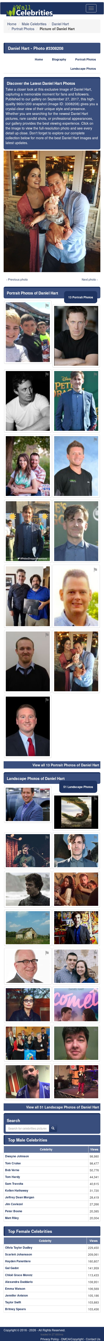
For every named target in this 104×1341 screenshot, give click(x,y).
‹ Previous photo (17, 279)
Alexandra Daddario (19, 1282)
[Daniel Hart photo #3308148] (76, 889)
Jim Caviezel (14, 1204)
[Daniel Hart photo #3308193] (28, 804)
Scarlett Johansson (18, 1254)
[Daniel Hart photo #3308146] (28, 401)
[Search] (53, 1128)
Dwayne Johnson (17, 1156)
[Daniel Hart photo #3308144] (76, 1004)
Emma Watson (15, 1288)
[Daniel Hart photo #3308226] (76, 531)
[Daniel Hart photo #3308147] (28, 966)
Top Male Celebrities (27, 1140)
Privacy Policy (49, 1339)
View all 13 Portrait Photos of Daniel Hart (65, 764)
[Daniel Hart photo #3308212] (28, 531)
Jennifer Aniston (16, 1295)
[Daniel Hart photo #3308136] (28, 332)
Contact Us (93, 1339)
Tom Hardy (12, 1177)
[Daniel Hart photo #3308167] (76, 401)
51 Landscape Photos (78, 787)
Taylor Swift (13, 1302)
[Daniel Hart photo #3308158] (28, 596)
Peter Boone (13, 1211)
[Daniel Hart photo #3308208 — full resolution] (52, 211)
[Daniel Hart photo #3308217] (28, 927)
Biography (59, 59)
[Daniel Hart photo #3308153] (76, 1082)
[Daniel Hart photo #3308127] (76, 927)
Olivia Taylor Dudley (18, 1247)
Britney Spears (15, 1309)
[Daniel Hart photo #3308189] (28, 466)
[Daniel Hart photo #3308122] (28, 850)
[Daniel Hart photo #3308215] (28, 726)
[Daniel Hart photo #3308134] (28, 1082)
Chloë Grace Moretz (18, 1275)
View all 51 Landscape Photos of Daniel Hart (62, 1107)
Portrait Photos (85, 59)
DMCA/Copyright (72, 1339)
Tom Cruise (13, 1163)
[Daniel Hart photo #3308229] (28, 661)
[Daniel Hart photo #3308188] (76, 596)
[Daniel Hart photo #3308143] (76, 466)
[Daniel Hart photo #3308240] (76, 1043)
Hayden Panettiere (18, 1261)
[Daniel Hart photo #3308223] (76, 335)
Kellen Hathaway (16, 1190)
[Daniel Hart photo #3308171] (28, 1043)
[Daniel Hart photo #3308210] (76, 812)
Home (39, 59)
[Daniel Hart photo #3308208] (76, 661)
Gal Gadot (12, 1268)
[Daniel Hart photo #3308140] (28, 1004)
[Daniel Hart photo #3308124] (76, 850)
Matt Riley (12, 1218)
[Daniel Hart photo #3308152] (76, 966)
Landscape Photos (83, 69)
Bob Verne (12, 1170)
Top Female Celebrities (30, 1231)
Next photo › (90, 279)
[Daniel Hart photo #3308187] (28, 889)
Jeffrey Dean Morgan (19, 1197)
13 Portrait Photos (80, 297)
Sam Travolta (14, 1183)
